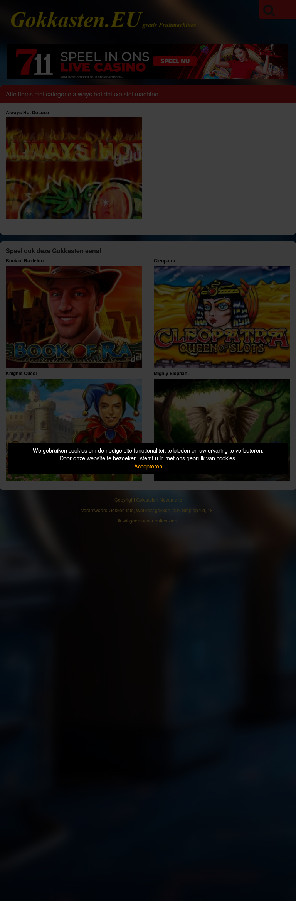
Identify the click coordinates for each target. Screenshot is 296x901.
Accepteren (148, 466)
